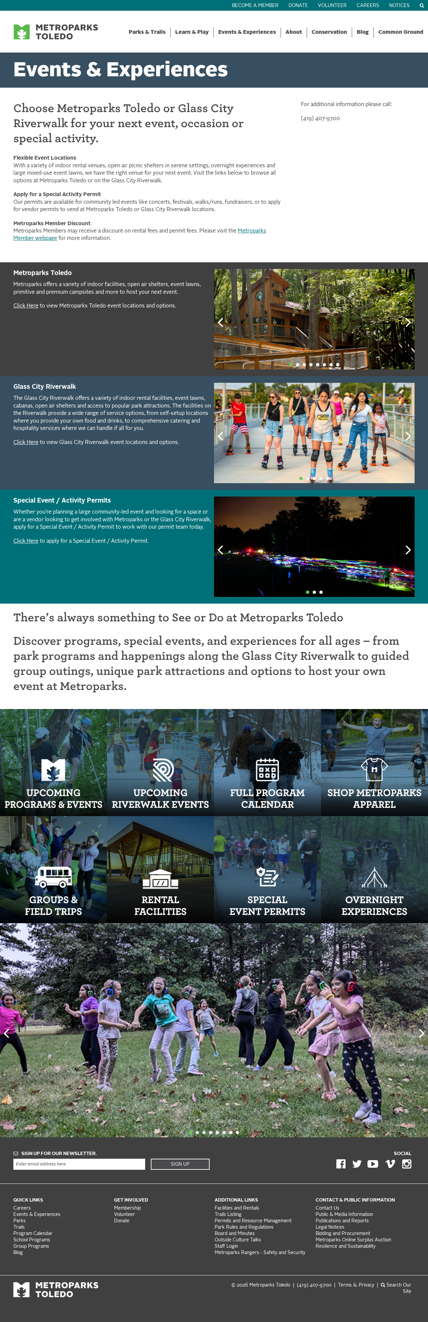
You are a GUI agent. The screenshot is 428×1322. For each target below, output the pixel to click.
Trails (19, 1227)
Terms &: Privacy (356, 1285)
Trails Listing (228, 1215)
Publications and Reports (342, 1221)
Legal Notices (330, 1227)
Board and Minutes (235, 1234)
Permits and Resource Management (253, 1221)
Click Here (25, 306)
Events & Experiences (247, 32)
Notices (399, 6)
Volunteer (332, 6)
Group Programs (31, 1246)
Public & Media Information (344, 1215)
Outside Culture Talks (238, 1240)
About (294, 32)
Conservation (329, 32)
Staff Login (226, 1246)
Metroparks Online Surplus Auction (353, 1240)
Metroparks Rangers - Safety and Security (260, 1253)
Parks (19, 1221)
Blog (363, 32)
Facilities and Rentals (237, 1208)
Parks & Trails (147, 32)
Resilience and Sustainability (346, 1246)
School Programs (31, 1240)
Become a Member (255, 6)
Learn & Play (192, 32)
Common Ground (401, 32)
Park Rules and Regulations (244, 1227)
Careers (368, 6)
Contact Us (327, 1208)
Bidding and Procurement (343, 1234)
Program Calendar (32, 1234)
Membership (128, 1208)
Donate (298, 6)
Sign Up (180, 1164)
